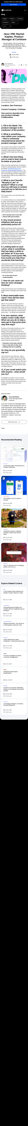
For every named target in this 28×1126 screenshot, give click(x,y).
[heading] (13, 2)
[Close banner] (26, 2)
